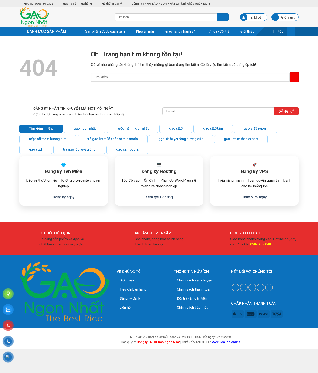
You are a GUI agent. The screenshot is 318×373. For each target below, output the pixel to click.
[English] (291, 3)
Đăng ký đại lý (130, 298)
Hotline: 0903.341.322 (39, 3)
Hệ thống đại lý (112, 3)
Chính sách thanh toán (194, 289)
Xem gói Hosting (159, 197)
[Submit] (294, 77)
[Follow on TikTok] (244, 287)
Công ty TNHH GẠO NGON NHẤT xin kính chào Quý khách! (170, 3)
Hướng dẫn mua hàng (77, 3)
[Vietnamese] (296, 3)
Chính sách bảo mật (192, 307)
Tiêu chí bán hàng (133, 289)
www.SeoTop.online (226, 342)
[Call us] (260, 287)
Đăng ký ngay (63, 197)
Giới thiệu (127, 280)
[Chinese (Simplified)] (286, 3)
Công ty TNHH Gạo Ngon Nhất (158, 342)
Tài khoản (256, 17)
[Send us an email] (252, 287)
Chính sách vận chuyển (194, 280)
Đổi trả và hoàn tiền (192, 298)
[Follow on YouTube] (269, 287)
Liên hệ (125, 307)
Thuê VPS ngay (254, 197)
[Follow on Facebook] (235, 287)
